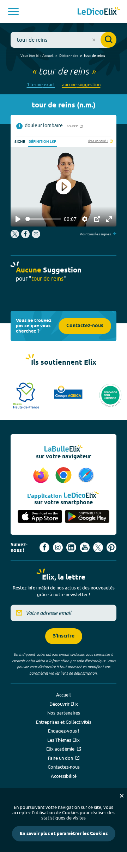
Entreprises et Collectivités (63, 722)
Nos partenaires (63, 713)
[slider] (43, 219)
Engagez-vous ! (63, 731)
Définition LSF (42, 141)
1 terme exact (41, 84)
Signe (19, 141)
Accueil (48, 55)
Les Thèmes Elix (63, 740)
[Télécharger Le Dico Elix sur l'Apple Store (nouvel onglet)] (40, 517)
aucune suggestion (81, 84)
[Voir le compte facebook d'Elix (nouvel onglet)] (44, 547)
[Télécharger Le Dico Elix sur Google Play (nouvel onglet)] (87, 517)
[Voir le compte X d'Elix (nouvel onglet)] (98, 547)
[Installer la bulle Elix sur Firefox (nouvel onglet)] (42, 475)
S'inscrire (63, 636)
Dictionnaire (68, 55)
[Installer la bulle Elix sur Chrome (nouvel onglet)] (64, 475)
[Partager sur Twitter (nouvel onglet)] (15, 236)
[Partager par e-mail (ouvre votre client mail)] (36, 236)
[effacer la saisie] (94, 40)
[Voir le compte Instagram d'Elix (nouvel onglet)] (58, 547)
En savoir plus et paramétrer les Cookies (64, 833)
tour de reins (94, 55)
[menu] (13, 11)
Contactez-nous (84, 326)
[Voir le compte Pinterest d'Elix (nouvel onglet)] (111, 547)
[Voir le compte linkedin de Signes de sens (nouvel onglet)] (71, 547)
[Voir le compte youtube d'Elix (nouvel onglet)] (85, 547)
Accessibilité (64, 776)
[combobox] (63, 40)
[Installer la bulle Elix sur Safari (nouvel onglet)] (86, 475)
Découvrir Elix (63, 704)
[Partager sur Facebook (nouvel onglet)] (25, 236)
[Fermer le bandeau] (121, 796)
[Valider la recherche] (108, 40)
